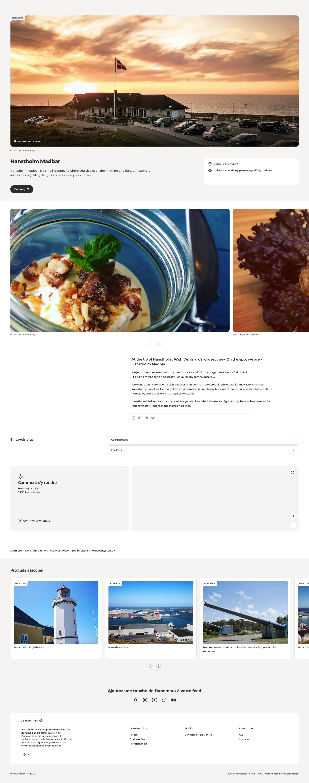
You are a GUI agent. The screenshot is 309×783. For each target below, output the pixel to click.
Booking (19, 189)
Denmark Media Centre (198, 734)
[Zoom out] (293, 525)
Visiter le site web (224, 163)
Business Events (139, 739)
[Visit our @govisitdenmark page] (164, 700)
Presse (133, 734)
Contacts (244, 739)
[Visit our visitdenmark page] (154, 700)
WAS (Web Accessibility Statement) (278, 773)
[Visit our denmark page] (135, 700)
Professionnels (138, 743)
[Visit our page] (145, 700)
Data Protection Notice (241, 773)
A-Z (241, 734)
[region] (215, 498)
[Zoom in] (293, 516)
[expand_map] (292, 472)
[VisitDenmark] (32, 720)
